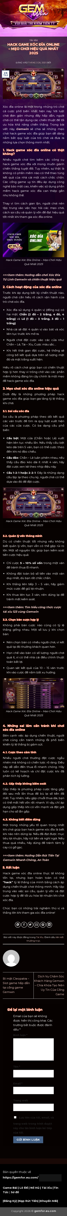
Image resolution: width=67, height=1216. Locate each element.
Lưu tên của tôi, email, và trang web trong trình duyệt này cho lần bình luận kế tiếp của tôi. (33, 1125)
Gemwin (22, 129)
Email (17, 1083)
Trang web (20, 1100)
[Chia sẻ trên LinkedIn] (49, 925)
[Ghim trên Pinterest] (43, 925)
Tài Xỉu (33, 40)
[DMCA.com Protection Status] (50, 1177)
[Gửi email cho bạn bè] (36, 925)
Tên (16, 1066)
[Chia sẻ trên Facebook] (24, 925)
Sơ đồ (15, 1192)
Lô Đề (24, 1187)
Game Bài (10, 1187)
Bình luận (20, 1035)
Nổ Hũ (34, 1187)
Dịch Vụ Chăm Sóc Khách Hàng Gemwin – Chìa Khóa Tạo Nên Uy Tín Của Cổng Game (49, 985)
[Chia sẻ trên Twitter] (30, 925)
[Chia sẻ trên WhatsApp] (18, 925)
